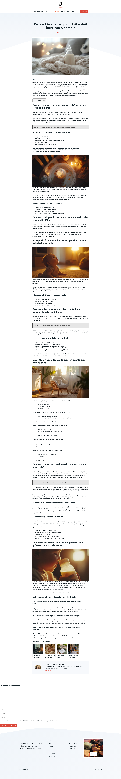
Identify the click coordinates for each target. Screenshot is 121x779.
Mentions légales (53, 757)
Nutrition (48, 11)
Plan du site (52, 750)
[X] (53, 670)
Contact (51, 746)
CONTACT (84, 11)
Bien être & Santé (38, 11)
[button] (76, 11)
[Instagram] (48, 670)
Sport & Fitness (65, 11)
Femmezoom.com (23, 769)
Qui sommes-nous (53, 753)
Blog (73, 11)
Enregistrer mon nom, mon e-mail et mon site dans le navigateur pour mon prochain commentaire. (32, 721)
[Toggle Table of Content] (43, 100)
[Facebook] (46, 670)
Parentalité (56, 11)
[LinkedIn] (50, 670)
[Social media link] (92, 769)
